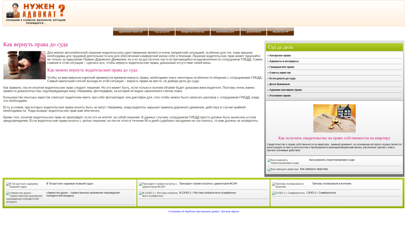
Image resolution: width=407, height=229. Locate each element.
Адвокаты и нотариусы (284, 61)
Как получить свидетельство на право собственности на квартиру (334, 138)
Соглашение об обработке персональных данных (193, 211)
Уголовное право (280, 95)
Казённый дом (225, 31)
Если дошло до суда (282, 78)
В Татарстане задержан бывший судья (69, 183)
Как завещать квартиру (314, 169)
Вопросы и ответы (192, 31)
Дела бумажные (279, 84)
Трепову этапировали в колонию (331, 183)
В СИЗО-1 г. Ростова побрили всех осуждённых (207, 192)
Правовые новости (130, 31)
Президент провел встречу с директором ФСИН (208, 183)
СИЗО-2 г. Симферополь (321, 192)
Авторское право (280, 55)
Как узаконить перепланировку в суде (332, 159)
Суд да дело (162, 31)
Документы (253, 31)
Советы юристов (280, 72)
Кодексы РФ (280, 31)
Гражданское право (281, 67)
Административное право (285, 89)
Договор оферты (230, 211)
